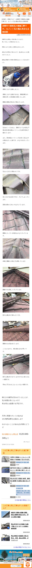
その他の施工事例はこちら (23, 500)
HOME (4, 19)
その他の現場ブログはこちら (22, 547)
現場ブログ (11, 19)
